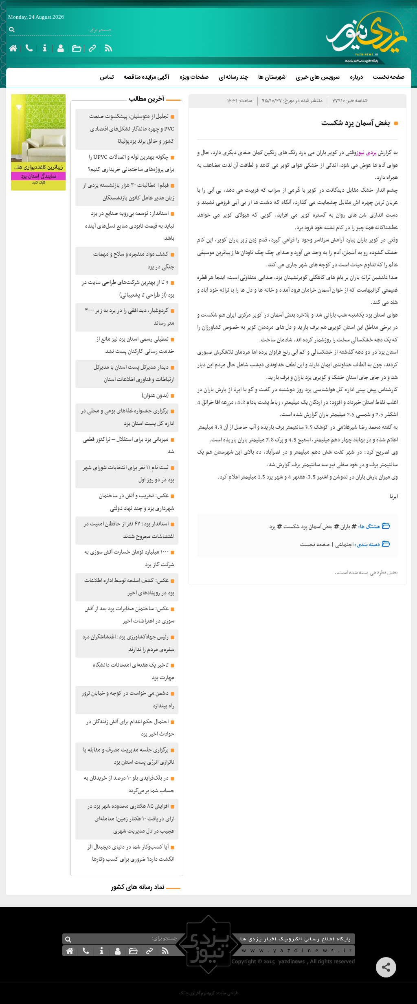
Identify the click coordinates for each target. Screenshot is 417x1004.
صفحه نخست (388, 77)
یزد (272, 527)
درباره (356, 77)
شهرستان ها (271, 77)
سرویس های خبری (318, 77)
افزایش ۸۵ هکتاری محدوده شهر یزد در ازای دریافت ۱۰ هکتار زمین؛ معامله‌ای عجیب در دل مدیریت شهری (130, 818)
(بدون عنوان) (155, 395)
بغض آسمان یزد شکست (308, 527)
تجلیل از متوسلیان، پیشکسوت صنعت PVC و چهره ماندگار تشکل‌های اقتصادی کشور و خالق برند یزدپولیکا (131, 128)
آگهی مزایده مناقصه (146, 77)
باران (345, 527)
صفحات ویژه (194, 77)
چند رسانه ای (233, 77)
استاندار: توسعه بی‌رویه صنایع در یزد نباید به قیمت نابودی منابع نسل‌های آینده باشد (129, 226)
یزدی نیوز (366, 153)
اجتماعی (344, 545)
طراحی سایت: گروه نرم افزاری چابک (208, 993)
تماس (107, 77)
